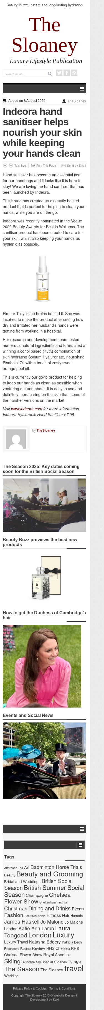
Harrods (76, 915)
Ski (69, 954)
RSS (74, 73)
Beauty (9, 875)
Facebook (67, 73)
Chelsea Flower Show (37, 897)
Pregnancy (11, 948)
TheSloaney (77, 101)
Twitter (59, 73)
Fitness (54, 915)
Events (78, 908)
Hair (65, 915)
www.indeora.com (26, 408)
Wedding (11, 975)
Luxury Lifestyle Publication (46, 60)
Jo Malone (52, 921)
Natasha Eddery (45, 942)
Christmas (15, 908)
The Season (21, 968)
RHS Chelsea (58, 948)
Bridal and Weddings (22, 881)
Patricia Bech (72, 942)
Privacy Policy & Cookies (30, 988)
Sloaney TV (63, 961)
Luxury (63, 934)
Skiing (12, 960)
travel (74, 968)
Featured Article (34, 916)
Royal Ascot (54, 954)
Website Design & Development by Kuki (54, 997)
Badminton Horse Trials (56, 866)
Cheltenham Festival (53, 902)
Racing (25, 948)
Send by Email (76, 166)
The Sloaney (44, 34)
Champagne (37, 895)
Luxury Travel (16, 942)
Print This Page (46, 166)
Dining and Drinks (49, 908)
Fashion (13, 914)
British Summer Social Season (44, 891)
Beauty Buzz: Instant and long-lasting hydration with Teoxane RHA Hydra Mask (44, 7)
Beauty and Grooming (49, 873)
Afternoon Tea (13, 868)
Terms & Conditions (62, 988)
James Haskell (21, 921)
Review (38, 948)
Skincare (28, 962)
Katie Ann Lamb (36, 928)
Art (26, 867)
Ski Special (44, 961)
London (40, 934)
